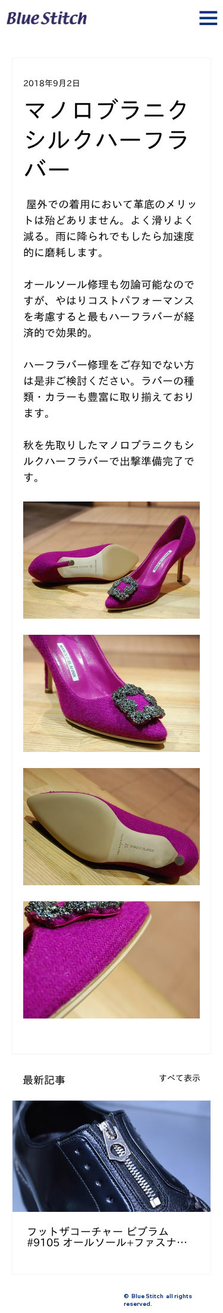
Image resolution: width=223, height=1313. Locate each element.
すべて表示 (179, 1078)
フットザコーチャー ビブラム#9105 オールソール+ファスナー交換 (107, 1237)
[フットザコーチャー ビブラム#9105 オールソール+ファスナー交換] (111, 1156)
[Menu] (112, 23)
